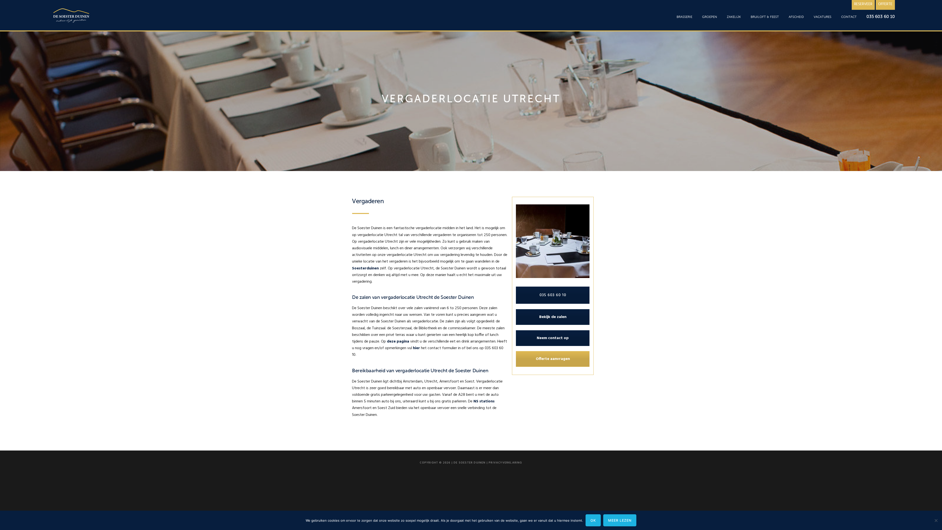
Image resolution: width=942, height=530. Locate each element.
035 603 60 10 (552, 295)
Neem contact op (553, 338)
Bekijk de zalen (552, 317)
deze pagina (398, 341)
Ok (593, 520)
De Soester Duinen (71, 16)
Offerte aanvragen (553, 359)
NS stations (484, 401)
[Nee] (935, 520)
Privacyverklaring (505, 462)
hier (416, 348)
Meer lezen (619, 520)
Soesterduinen (365, 268)
